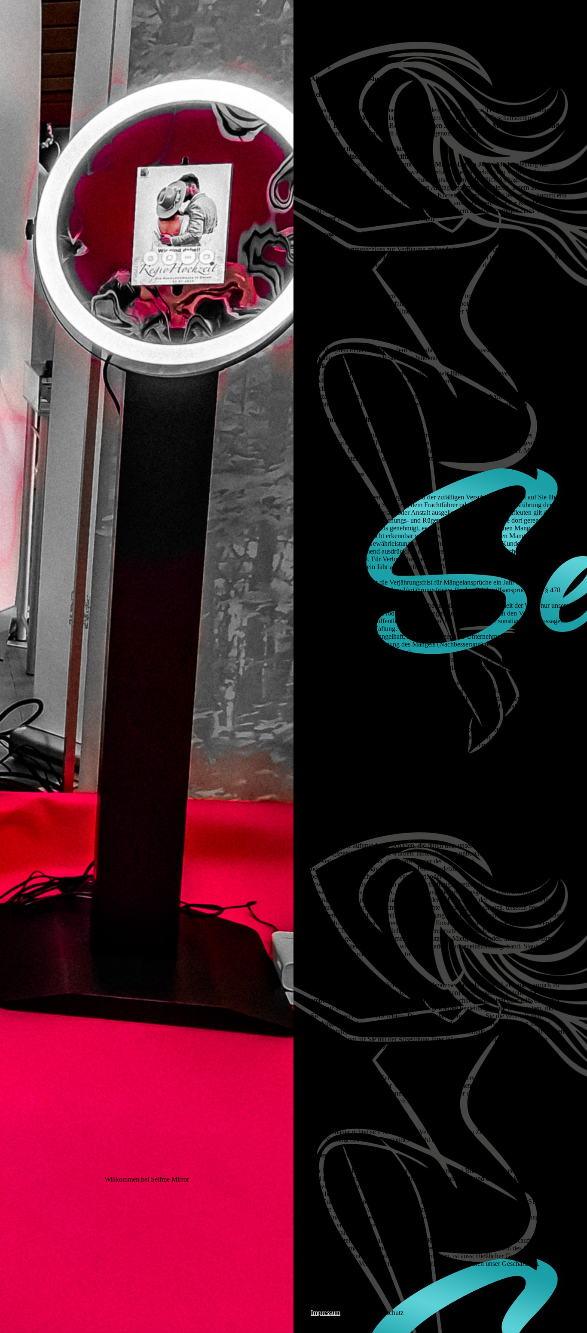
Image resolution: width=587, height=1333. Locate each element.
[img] (147, 666)
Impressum (325, 1312)
